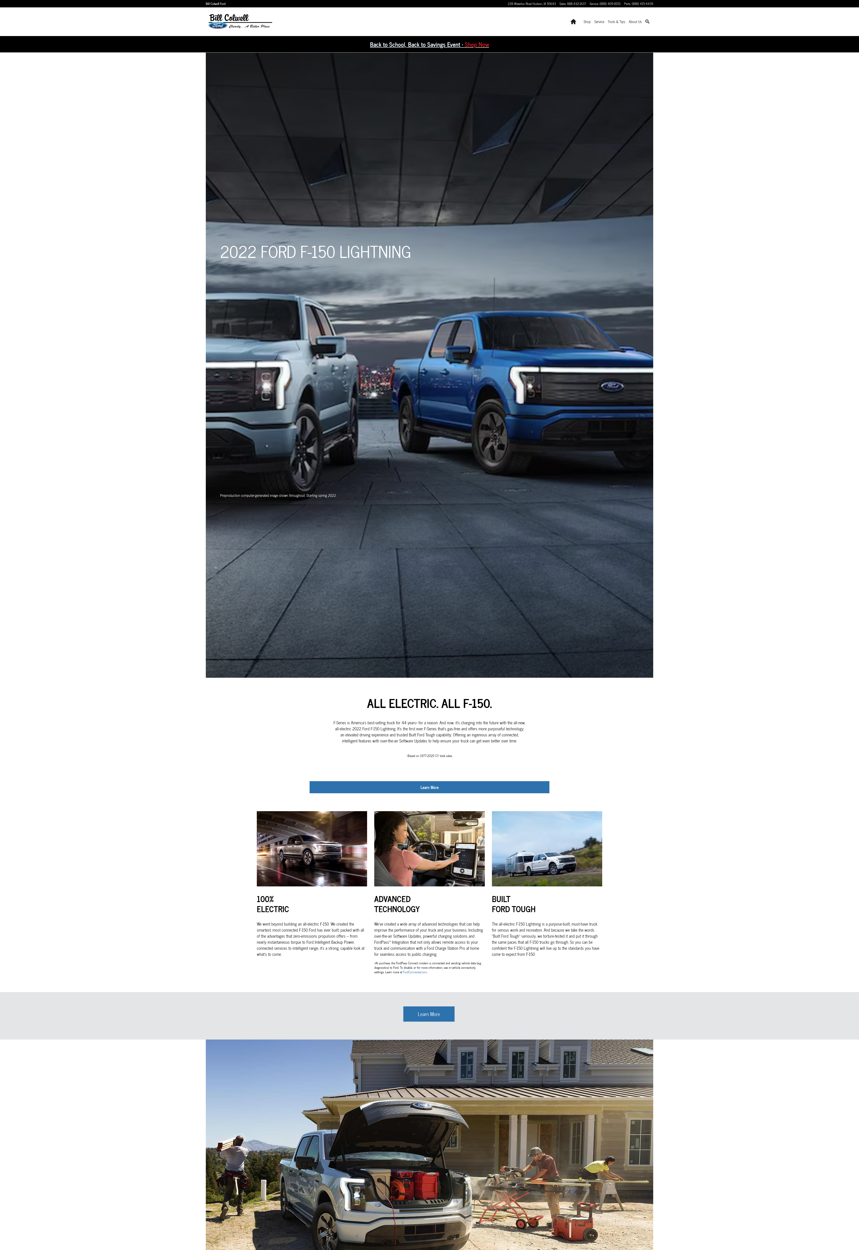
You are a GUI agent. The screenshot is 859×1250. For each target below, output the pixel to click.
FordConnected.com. (415, 971)
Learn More (430, 787)
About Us (635, 21)
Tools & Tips (616, 21)
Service (599, 21)
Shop (587, 21)
